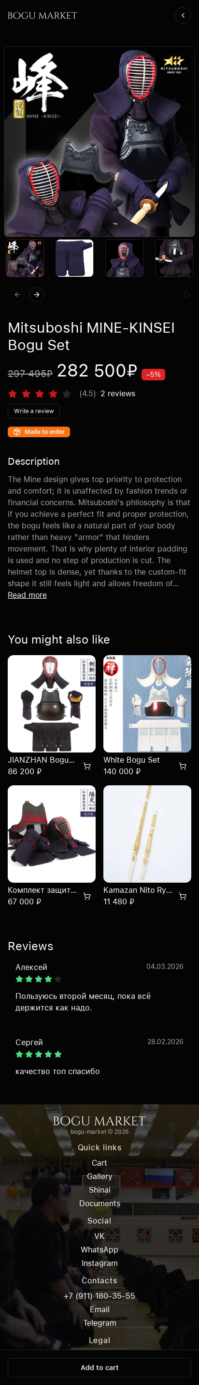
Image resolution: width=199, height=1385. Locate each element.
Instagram (100, 1263)
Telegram (99, 1323)
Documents (99, 1203)
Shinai (100, 1190)
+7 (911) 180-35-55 (99, 1296)
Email (100, 1309)
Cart (99, 1163)
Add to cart (100, 1368)
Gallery (100, 1176)
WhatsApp (99, 1249)
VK (99, 1236)
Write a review (34, 411)
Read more (27, 595)
